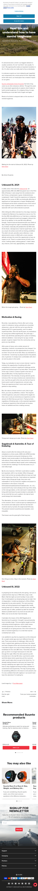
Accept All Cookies (19, 21)
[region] (19, 12)
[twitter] (15, 883)
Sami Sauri (5, 166)
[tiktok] (22, 883)
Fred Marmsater (18, 683)
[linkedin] (25, 883)
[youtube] (19, 883)
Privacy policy (10, 7)
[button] (15, 752)
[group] (16, 783)
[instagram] (9, 883)
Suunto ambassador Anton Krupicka (13, 84)
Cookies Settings (19, 11)
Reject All (19, 16)
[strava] (29, 883)
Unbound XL (23, 188)
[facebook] (12, 883)
